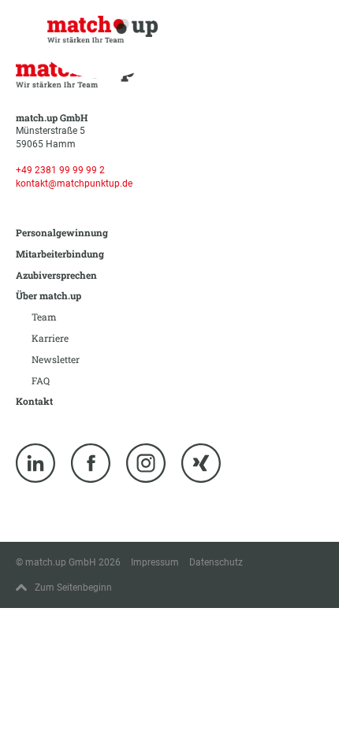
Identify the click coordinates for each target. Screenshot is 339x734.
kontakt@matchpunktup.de (74, 183)
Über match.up (48, 295)
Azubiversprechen (56, 275)
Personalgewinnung (62, 232)
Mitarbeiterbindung (60, 253)
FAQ (41, 380)
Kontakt (34, 401)
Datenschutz (216, 562)
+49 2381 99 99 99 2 (60, 170)
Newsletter (56, 359)
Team (44, 316)
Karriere (50, 338)
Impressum (155, 562)
